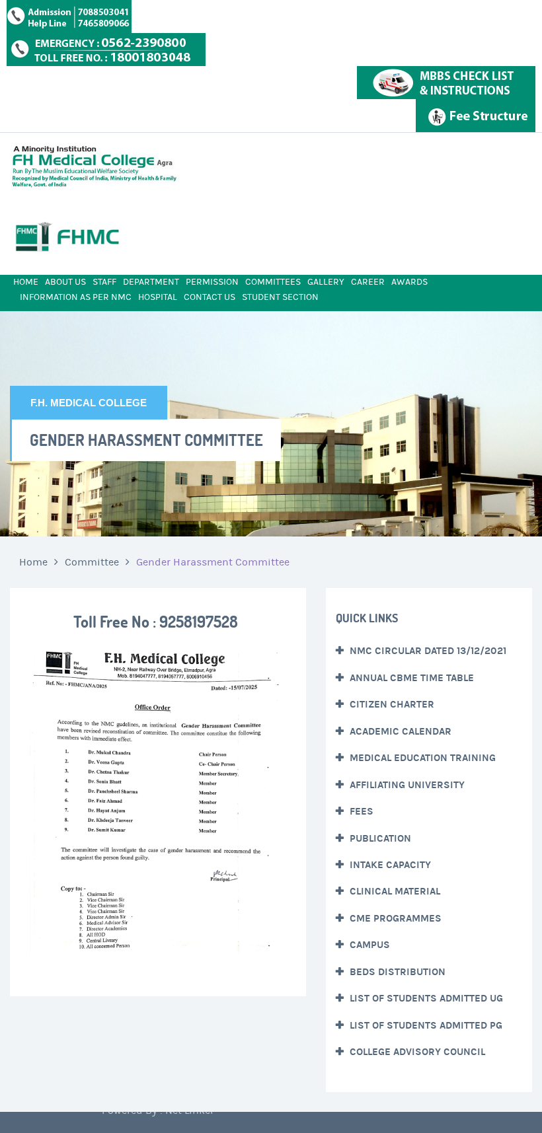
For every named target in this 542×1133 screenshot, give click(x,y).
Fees (360, 811)
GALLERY (325, 282)
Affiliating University (406, 785)
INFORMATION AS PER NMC (76, 297)
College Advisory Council (416, 1052)
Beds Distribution (396, 972)
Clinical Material (393, 891)
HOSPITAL (157, 297)
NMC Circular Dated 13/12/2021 (426, 651)
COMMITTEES (273, 282)
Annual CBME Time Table (410, 678)
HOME (25, 282)
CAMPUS (368, 945)
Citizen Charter (390, 704)
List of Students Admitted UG (425, 998)
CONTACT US (209, 297)
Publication (379, 838)
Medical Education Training (421, 758)
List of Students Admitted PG (424, 1025)
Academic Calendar (399, 731)
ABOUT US (65, 282)
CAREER (368, 282)
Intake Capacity (389, 865)
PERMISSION (212, 282)
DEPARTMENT (151, 282)
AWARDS (409, 282)
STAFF (104, 282)
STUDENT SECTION (280, 297)
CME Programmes (394, 918)
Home (33, 562)
